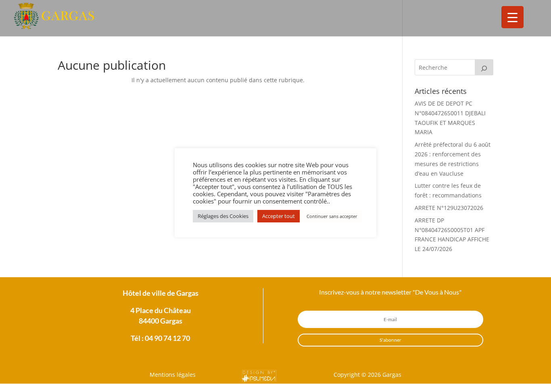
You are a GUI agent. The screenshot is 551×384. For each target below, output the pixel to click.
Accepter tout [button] (278, 216)
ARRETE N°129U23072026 (449, 208)
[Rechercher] (484, 67)
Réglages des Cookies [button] (223, 216)
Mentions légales (173, 374)
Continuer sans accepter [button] (332, 216)
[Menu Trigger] (512, 17)
